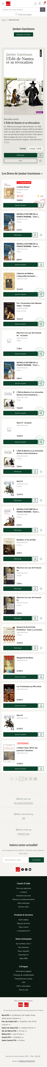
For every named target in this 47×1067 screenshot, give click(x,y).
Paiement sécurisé (23, 896)
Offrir (20, 161)
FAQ (23, 818)
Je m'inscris (36, 860)
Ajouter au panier (20, 205)
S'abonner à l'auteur (23, 34)
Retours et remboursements (23, 899)
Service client (23, 907)
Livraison (23, 892)
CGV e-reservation (23, 986)
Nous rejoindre (23, 951)
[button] (23, 133)
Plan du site (23, 990)
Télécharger (20, 155)
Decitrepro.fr (23, 955)
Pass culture (24, 927)
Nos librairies (23, 947)
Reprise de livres (23, 923)
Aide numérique (23, 903)
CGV (23, 982)
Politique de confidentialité (23, 975)
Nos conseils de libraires (23, 803)
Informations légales (23, 971)
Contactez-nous (23, 834)
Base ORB (23, 958)
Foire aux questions (23, 888)
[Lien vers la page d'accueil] (8, 3)
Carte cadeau (23, 920)
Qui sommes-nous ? (23, 943)
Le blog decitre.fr (23, 931)
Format (23, 148)
